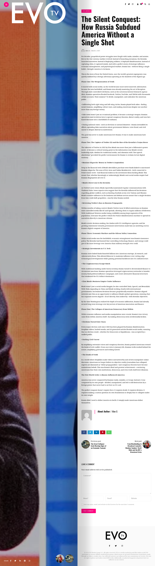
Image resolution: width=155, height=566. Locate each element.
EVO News (86, 11)
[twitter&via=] (15, 561)
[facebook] (10, 561)
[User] (137, 4)
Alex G (87, 51)
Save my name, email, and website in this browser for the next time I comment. (109, 505)
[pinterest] (25, 561)
